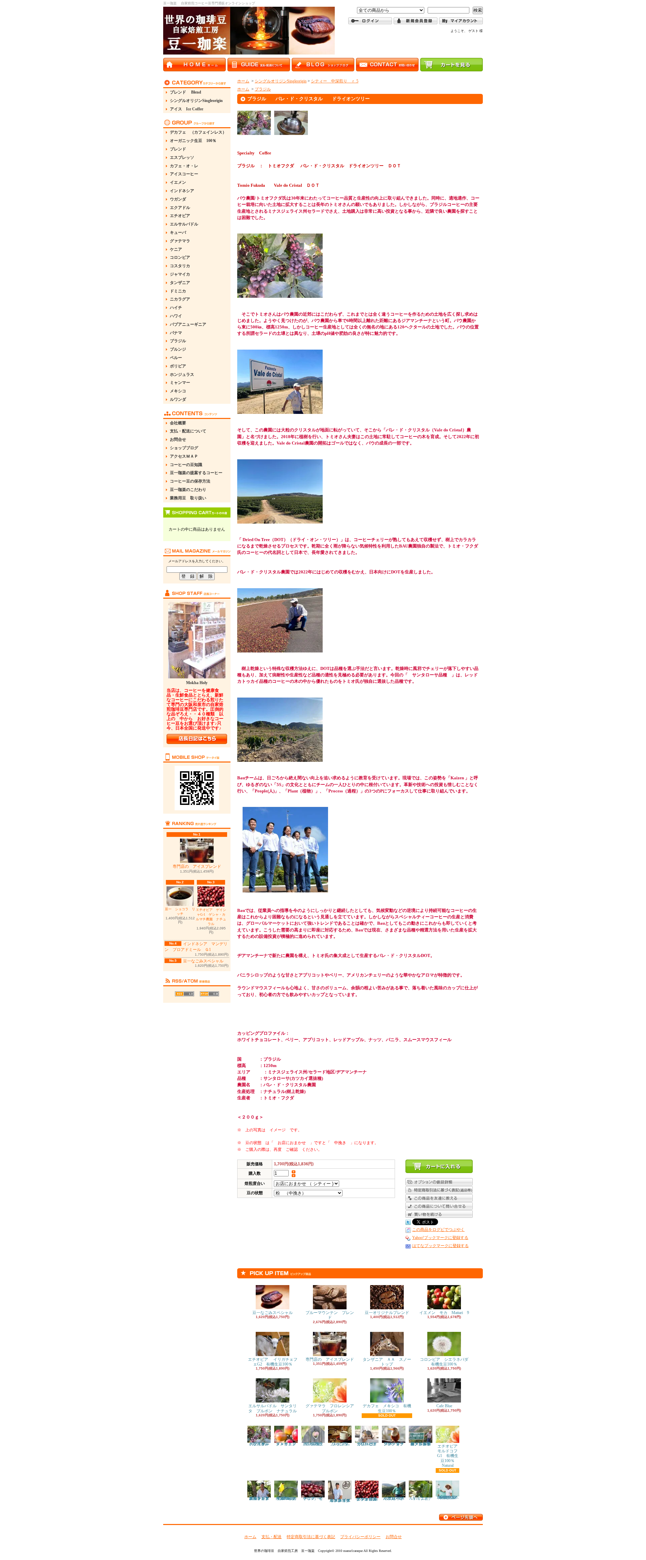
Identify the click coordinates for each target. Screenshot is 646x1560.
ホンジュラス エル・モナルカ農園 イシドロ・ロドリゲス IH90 (420, 1444)
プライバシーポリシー (360, 1536)
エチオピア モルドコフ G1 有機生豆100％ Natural (450, 1456)
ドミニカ (178, 291)
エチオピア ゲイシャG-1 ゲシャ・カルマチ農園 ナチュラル (211, 917)
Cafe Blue (444, 1406)
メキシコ (178, 391)
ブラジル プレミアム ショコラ (342, 1444)
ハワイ (176, 316)
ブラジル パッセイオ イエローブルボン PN (395, 1498)
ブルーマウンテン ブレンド (330, 1315)
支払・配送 (271, 1536)
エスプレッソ (182, 157)
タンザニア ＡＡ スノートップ (387, 1362)
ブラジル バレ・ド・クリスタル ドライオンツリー (263, 1444)
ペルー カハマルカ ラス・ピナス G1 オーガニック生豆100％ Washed (287, 1498)
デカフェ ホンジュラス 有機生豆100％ (314, 1444)
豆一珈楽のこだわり (188, 489)
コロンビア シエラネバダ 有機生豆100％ (446, 1362)
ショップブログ (184, 448)
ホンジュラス (182, 374)
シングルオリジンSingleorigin (196, 100)
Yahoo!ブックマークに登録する (440, 1237)
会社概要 (178, 423)
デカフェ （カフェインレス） (198, 132)
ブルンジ (178, 349)
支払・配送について (188, 431)
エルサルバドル (184, 224)
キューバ (178, 232)
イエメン (178, 182)
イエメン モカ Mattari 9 (444, 1312)
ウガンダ (178, 199)
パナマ (176, 332)
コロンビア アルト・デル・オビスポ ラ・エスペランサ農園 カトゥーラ (261, 1498)
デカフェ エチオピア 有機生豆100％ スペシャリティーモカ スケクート (449, 1497)
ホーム (243, 81)
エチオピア (180, 215)
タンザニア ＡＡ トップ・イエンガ (288, 1444)
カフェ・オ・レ (184, 166)
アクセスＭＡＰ (184, 456)
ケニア (176, 249)
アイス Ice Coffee (186, 109)
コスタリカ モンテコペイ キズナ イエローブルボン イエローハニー (341, 1500)
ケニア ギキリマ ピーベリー (313, 1498)
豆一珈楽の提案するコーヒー (196, 472)
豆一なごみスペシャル (203, 961)
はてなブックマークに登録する (440, 1245)
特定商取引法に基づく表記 (311, 1536)
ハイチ (176, 307)
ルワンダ (178, 399)
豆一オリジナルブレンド (387, 1312)
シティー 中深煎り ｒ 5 (334, 81)
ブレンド (178, 149)
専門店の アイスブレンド (197, 866)
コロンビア (180, 257)
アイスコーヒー (184, 174)
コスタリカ (180, 265)
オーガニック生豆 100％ (193, 140)
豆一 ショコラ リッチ (180, 911)
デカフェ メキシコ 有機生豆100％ (387, 1408)
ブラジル (178, 341)
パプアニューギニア (188, 324)
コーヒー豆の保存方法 (190, 481)
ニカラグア (180, 299)
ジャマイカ (180, 274)
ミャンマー (180, 382)
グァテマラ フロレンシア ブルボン (332, 1408)
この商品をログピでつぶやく (438, 1229)
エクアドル (180, 207)
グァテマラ (180, 241)
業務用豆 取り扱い (188, 498)
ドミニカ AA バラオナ (421, 1498)
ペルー (176, 357)
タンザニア (180, 282)
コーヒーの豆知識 (186, 464)
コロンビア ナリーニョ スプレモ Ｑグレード (369, 1444)
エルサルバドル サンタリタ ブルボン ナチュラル (272, 1408)
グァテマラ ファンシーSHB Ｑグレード (396, 1444)
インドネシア (182, 190)
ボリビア (178, 366)
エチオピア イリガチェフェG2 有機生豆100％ (272, 1362)
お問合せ (178, 439)
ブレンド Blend (185, 92)
